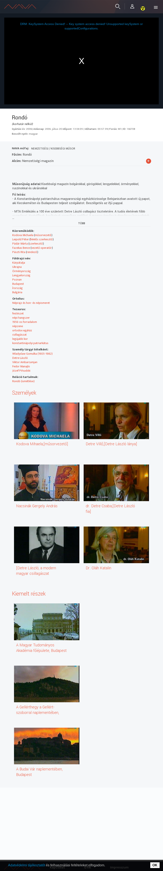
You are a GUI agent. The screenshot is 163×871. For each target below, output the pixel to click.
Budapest (18, 283)
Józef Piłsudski (21, 370)
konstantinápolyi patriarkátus (30, 343)
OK (154, 865)
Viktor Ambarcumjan (24, 362)
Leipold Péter (20, 239)
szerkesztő (36, 243)
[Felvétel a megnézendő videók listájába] (23, 171)
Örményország (21, 271)
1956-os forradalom (24, 321)
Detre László (20, 357)
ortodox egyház (22, 330)
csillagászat (19, 334)
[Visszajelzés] (53, 171)
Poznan (17, 279)
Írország (17, 288)
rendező (32, 252)
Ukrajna (17, 266)
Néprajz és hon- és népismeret (31, 302)
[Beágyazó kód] (38, 171)
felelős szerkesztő (41, 239)
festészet (18, 313)
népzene (17, 326)
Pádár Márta (20, 243)
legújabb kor (20, 338)
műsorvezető (43, 235)
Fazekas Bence (21, 247)
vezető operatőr (41, 247)
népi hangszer (21, 317)
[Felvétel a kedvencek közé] (15, 171)
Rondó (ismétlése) (23, 381)
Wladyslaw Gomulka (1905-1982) (32, 353)
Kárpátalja (18, 262)
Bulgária (17, 292)
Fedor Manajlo (21, 366)
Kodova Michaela (22, 235)
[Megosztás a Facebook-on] (45, 171)
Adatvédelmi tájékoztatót (27, 865)
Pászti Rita (18, 252)
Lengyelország (21, 275)
